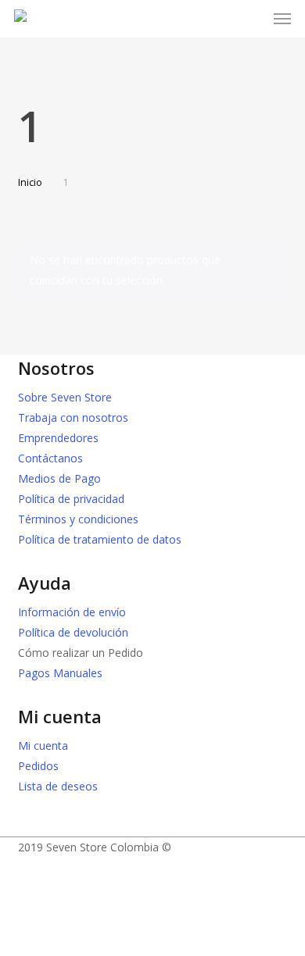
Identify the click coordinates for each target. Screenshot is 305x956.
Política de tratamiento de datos (99, 539)
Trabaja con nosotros (73, 417)
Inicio (30, 182)
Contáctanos (50, 458)
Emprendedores (58, 437)
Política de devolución (73, 632)
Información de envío (72, 612)
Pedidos (38, 765)
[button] (282, 19)
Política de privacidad (71, 498)
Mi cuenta (43, 745)
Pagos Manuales (60, 672)
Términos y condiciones (78, 519)
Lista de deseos (58, 786)
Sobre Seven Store (65, 397)
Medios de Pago (59, 478)
